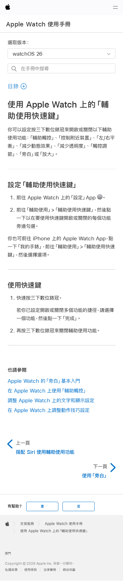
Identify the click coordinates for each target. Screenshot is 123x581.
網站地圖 (69, 570)
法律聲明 (50, 570)
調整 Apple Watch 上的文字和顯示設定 (51, 400)
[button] (17, 86)
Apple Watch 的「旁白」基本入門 (44, 380)
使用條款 (30, 570)
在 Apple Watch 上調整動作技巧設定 (49, 410)
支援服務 (27, 524)
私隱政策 (11, 570)
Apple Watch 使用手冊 (38, 24)
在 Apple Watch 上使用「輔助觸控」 (47, 390)
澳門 (8, 553)
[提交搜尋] (14, 68)
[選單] (115, 7)
